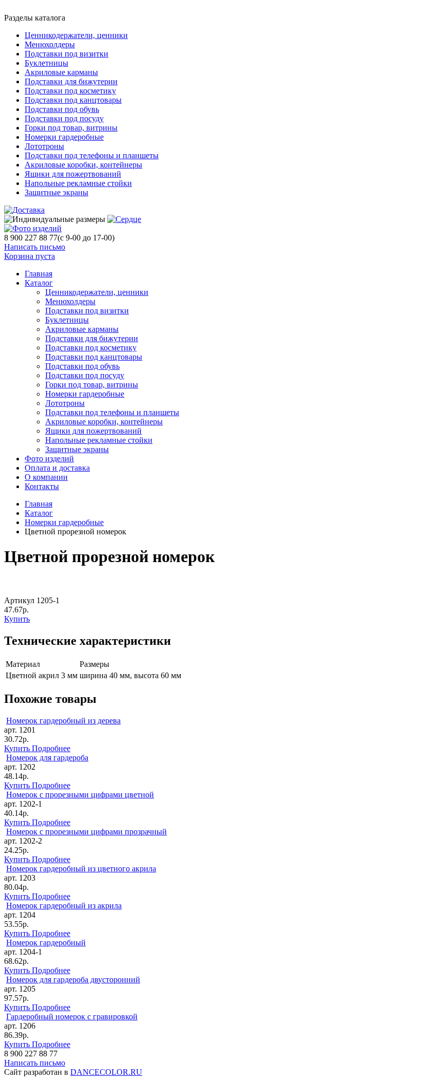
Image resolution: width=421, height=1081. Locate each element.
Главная (38, 503)
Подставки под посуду (64, 118)
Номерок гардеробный (46, 942)
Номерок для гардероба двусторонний (73, 979)
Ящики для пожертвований (73, 174)
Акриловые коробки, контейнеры (83, 164)
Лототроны (44, 146)
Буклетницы (46, 63)
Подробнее (51, 748)
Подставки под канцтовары (73, 100)
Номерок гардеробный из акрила (64, 905)
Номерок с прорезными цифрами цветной (80, 794)
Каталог (39, 282)
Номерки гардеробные (64, 137)
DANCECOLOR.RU (106, 1072)
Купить (17, 618)
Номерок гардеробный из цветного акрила (81, 868)
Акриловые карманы (61, 72)
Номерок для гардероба (47, 757)
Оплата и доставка (57, 467)
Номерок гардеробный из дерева (63, 720)
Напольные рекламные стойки (78, 183)
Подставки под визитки (66, 53)
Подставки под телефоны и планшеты (92, 155)
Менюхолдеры (50, 44)
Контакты (42, 486)
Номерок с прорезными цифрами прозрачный (86, 831)
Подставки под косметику (70, 90)
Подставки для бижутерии (71, 81)
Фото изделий (49, 458)
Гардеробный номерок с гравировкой (72, 1016)
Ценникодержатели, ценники (76, 35)
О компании (46, 477)
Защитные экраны (56, 192)
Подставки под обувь (62, 109)
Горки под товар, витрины (71, 127)
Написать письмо (34, 247)
